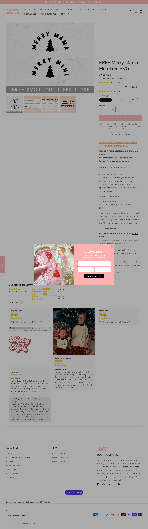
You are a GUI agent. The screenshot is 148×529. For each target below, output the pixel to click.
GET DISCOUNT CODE (94, 276)
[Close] (112, 246)
